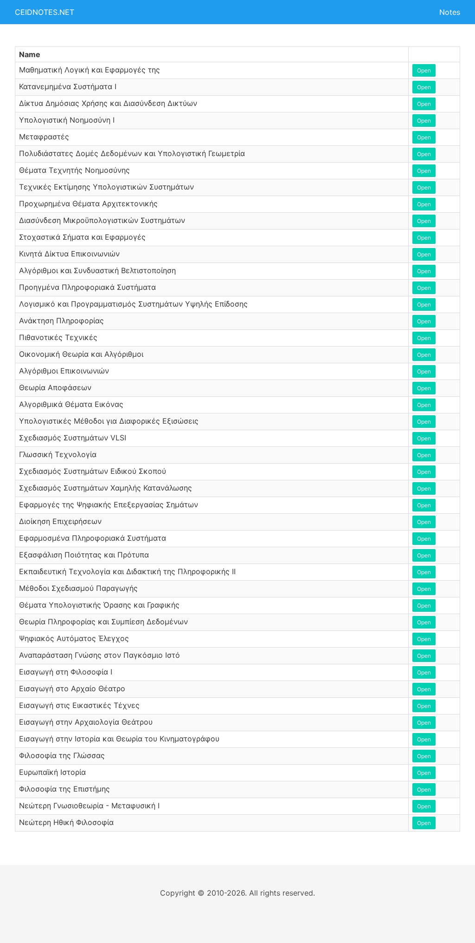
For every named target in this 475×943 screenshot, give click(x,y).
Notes (449, 12)
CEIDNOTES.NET (44, 12)
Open (424, 70)
